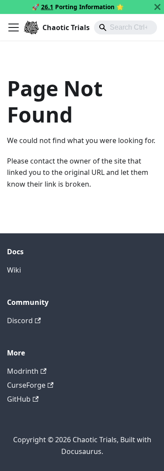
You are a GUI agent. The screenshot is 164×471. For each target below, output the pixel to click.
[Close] (157, 7)
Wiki (14, 270)
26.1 (47, 7)
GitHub (19, 399)
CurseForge (26, 385)
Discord (20, 320)
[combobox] (125, 27)
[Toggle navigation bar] (13, 27)
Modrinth (22, 371)
